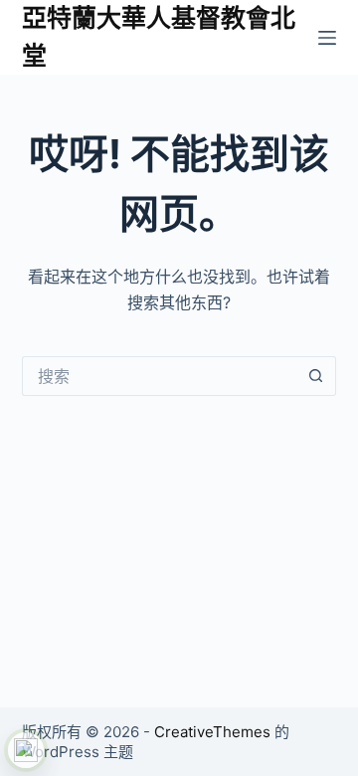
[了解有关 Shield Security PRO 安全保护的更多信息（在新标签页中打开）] (26, 750)
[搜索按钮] (316, 376)
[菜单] (327, 38)
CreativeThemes (212, 731)
